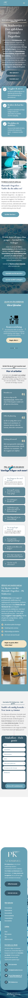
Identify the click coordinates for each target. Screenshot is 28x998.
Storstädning (8, 920)
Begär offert (13, 340)
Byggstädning (8, 910)
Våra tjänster (8, 934)
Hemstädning (8, 913)
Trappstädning (9, 918)
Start (6, 931)
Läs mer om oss (12, 893)
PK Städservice (16, 993)
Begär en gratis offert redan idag (11, 644)
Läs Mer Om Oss (9, 214)
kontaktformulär (9, 400)
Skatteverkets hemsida (17, 264)
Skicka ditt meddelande (14, 786)
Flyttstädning (8, 908)
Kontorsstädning (9, 915)
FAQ (6, 936)
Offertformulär (12, 884)
